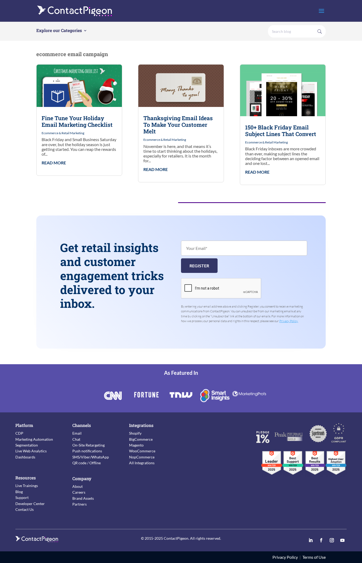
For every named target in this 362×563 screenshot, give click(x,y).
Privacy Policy (285, 557)
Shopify (135, 433)
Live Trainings (26, 485)
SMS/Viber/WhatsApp (90, 457)
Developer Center (30, 503)
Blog (19, 491)
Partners (79, 504)
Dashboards (25, 457)
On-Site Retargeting (88, 445)
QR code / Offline (86, 463)
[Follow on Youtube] (342, 540)
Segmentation (26, 445)
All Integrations (141, 463)
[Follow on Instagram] (332, 540)
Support (22, 497)
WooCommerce (142, 451)
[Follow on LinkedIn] (310, 540)
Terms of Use (314, 557)
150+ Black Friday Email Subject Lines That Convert (280, 131)
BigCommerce (141, 439)
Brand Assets (83, 498)
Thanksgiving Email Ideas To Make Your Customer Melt (178, 124)
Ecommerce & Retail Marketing (63, 133)
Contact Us (24, 509)
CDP (19, 433)
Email (77, 433)
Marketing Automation (34, 439)
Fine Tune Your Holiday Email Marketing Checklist (77, 121)
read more (54, 162)
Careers (78, 492)
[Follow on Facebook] (321, 540)
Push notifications (87, 451)
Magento (136, 445)
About (77, 486)
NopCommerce (141, 457)
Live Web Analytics (31, 451)
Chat (76, 439)
